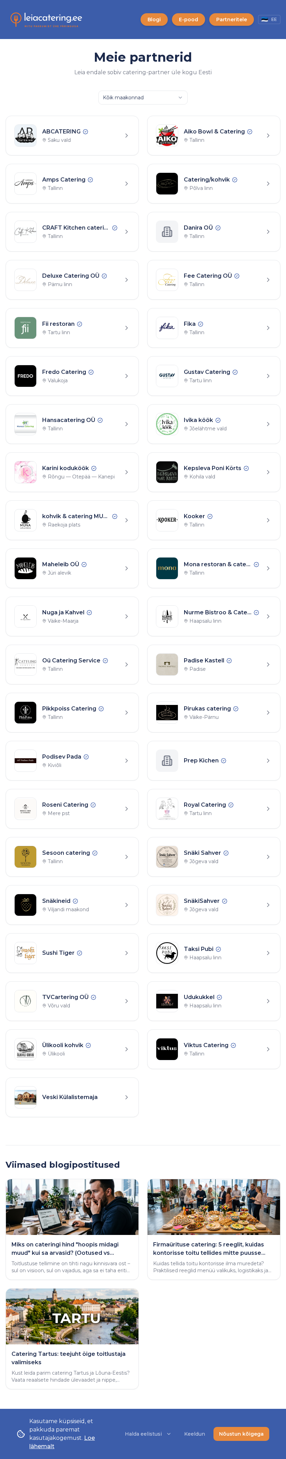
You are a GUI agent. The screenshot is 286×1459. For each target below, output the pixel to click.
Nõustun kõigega (241, 1434)
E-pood (188, 19)
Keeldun (194, 1434)
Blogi (154, 19)
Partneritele (231, 19)
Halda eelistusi (143, 1434)
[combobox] (143, 98)
